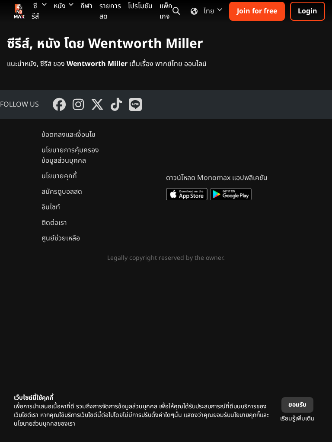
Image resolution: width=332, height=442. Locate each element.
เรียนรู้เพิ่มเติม (297, 418)
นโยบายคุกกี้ (59, 176)
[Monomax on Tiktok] (116, 104)
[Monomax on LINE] (135, 104)
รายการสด (110, 11)
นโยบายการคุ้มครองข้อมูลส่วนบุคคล (70, 155)
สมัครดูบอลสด (62, 191)
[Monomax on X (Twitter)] (97, 104)
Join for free (257, 11)
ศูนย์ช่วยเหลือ (61, 238)
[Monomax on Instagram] (78, 104)
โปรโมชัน (140, 6)
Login (307, 11)
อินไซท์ (51, 207)
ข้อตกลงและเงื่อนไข (69, 134)
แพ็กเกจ (166, 11)
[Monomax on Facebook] (59, 104)
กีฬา (86, 6)
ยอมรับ (297, 404)
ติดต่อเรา (54, 223)
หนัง (60, 6)
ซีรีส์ (35, 11)
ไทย (209, 11)
